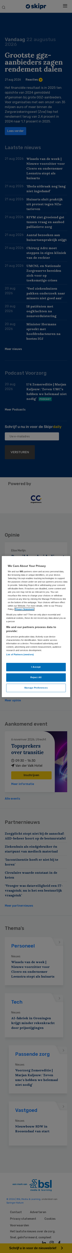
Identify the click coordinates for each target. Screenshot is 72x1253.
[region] (36, 626)
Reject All (36, 677)
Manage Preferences (36, 688)
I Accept (36, 667)
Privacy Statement (24, 609)
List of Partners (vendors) (20, 654)
